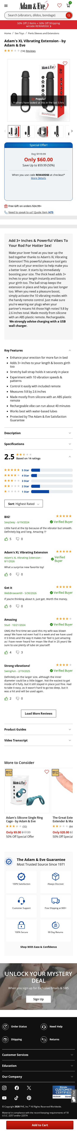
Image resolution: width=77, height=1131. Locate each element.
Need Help (55, 1026)
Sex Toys (19, 33)
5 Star (25, 470)
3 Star (25, 481)
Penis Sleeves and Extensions (43, 33)
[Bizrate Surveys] (70, 1097)
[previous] (6, 131)
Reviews (31, 51)
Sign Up (38, 999)
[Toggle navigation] (6, 5)
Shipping (16, 1039)
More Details (38, 178)
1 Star (25, 492)
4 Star (25, 476)
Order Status (18, 1026)
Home (7, 33)
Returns (54, 1039)
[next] (71, 131)
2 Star (25, 486)
